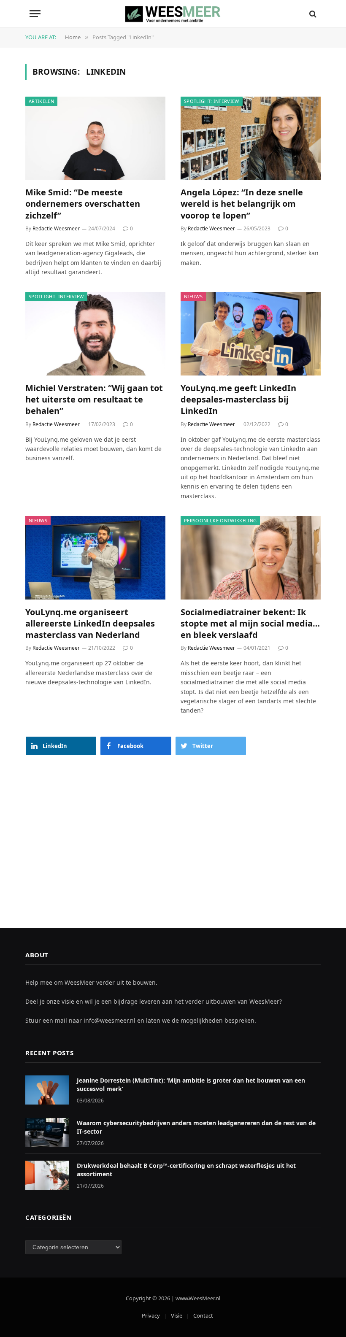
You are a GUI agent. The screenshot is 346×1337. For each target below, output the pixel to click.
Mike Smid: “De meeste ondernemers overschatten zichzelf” (82, 203)
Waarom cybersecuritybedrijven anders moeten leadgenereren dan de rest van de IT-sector (196, 1127)
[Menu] (35, 13)
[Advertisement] (173, 833)
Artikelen (41, 101)
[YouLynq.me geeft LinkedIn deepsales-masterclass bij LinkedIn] (251, 333)
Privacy (151, 1315)
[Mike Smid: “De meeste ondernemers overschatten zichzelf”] (95, 138)
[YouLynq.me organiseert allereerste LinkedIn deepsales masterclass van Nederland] (95, 558)
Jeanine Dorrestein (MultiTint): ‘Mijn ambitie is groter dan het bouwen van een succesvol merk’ (191, 1084)
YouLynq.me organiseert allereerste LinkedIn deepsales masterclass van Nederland (90, 623)
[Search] (312, 13)
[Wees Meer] (173, 13)
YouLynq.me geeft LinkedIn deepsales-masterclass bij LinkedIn (238, 399)
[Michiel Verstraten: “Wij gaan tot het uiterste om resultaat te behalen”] (95, 333)
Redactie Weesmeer (56, 228)
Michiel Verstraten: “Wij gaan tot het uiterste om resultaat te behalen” (94, 399)
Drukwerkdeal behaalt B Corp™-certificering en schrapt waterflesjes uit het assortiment (186, 1169)
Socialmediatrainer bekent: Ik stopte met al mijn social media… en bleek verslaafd (250, 623)
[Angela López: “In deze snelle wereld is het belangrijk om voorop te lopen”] (251, 138)
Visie (176, 1315)
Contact (203, 1315)
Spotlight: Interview (211, 101)
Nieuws (193, 296)
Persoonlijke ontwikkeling (220, 520)
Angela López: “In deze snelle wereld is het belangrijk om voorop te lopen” (242, 203)
